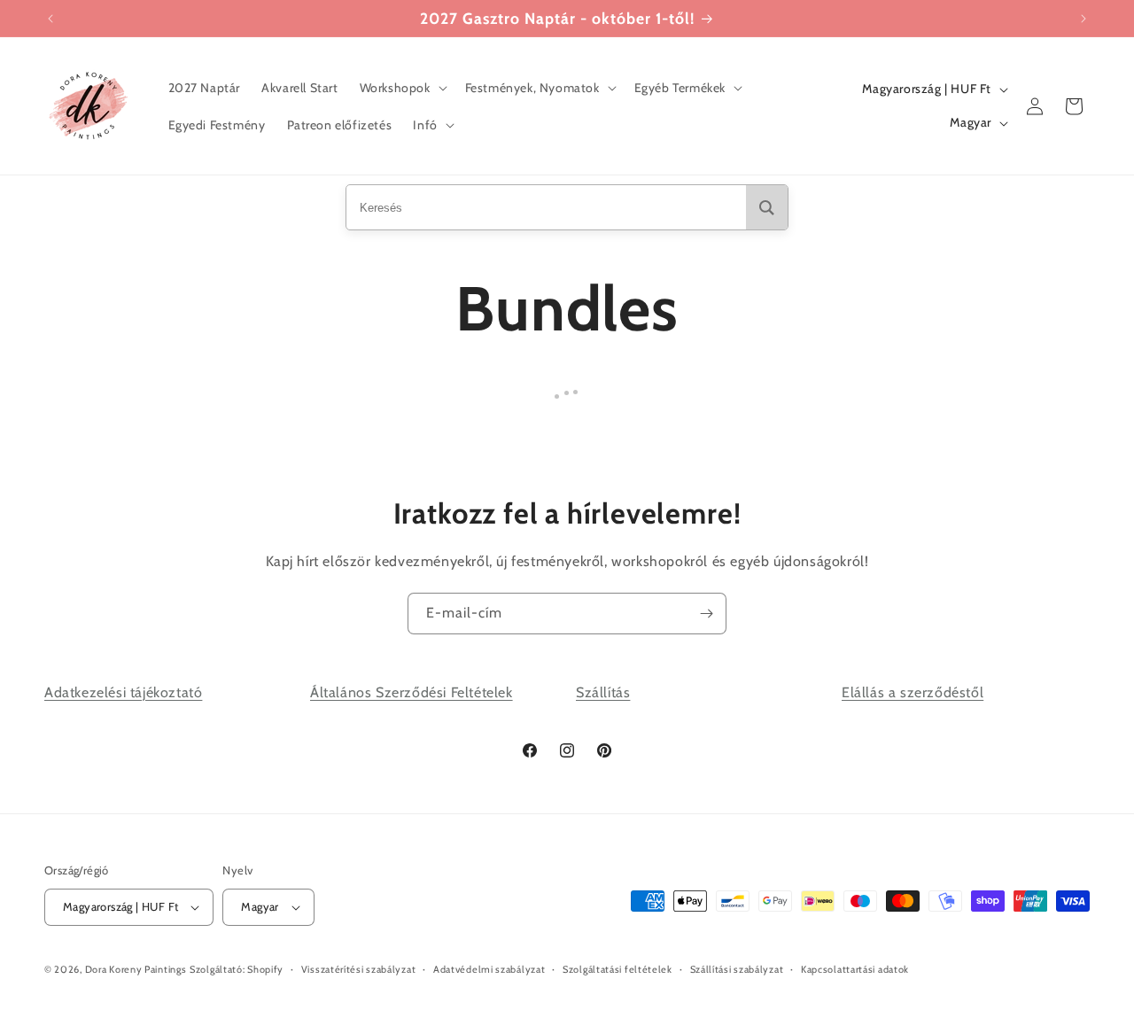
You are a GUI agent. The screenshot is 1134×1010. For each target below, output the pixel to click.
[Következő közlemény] (1083, 18)
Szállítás (603, 692)
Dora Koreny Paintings (136, 969)
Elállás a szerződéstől (912, 692)
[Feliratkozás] (706, 613)
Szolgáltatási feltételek (617, 969)
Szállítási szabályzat (737, 969)
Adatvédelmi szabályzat (489, 969)
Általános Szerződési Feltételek (411, 692)
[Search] (767, 207)
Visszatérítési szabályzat (358, 969)
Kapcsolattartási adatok (855, 969)
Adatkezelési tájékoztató (123, 692)
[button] (401, 87)
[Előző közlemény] (50, 18)
